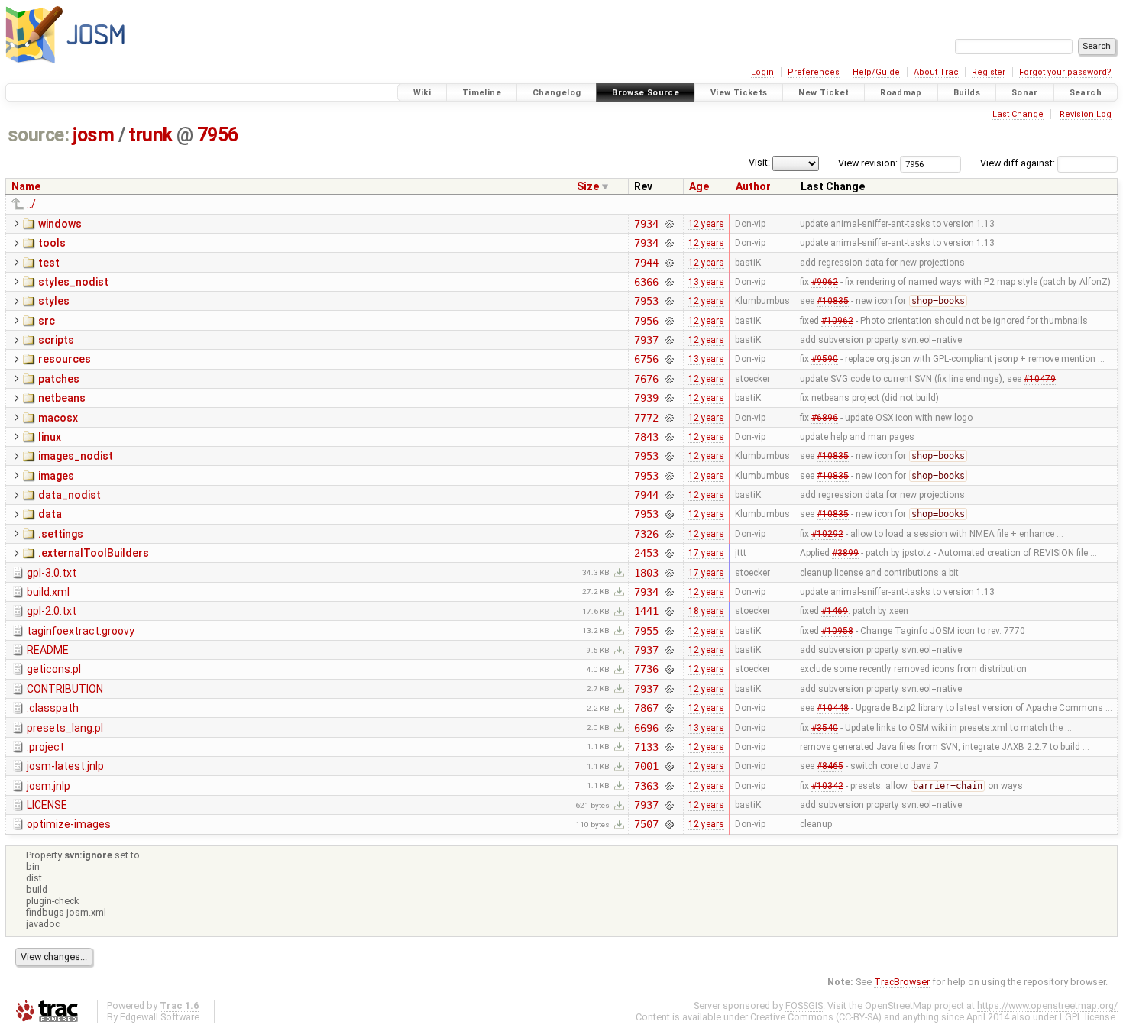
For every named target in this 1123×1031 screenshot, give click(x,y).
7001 (646, 766)
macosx (58, 418)
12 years (706, 223)
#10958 (837, 630)
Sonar (1024, 93)
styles (54, 301)
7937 (646, 340)
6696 (646, 728)
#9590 (824, 359)
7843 (646, 437)
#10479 (1040, 378)
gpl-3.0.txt (51, 573)
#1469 (834, 611)
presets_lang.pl (65, 728)
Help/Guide (876, 72)
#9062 (824, 281)
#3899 (845, 553)
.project (45, 747)
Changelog (556, 93)
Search (1086, 93)
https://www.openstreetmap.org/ (1047, 1005)
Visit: (759, 162)
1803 (646, 573)
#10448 (833, 708)
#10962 (837, 320)
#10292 (827, 533)
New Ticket (823, 93)
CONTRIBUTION (65, 689)
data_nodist (69, 495)
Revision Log (1086, 114)
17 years (706, 553)
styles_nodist (73, 282)
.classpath (53, 708)
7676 (646, 379)
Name (25, 186)
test (49, 263)
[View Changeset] (670, 224)
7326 (646, 534)
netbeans (62, 398)
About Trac (936, 72)
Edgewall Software (159, 1017)
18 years (706, 611)
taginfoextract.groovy (80, 631)
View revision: (868, 163)
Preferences (814, 72)
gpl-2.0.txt (51, 611)
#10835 (833, 301)
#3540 (824, 727)
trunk (150, 135)
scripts (56, 340)
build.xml (48, 592)
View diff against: (1018, 163)
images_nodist (75, 456)
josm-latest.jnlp (65, 766)
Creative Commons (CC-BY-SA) (816, 1017)
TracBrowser (902, 981)
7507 (646, 824)
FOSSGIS (804, 1005)
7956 (217, 135)
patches (58, 379)
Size (588, 186)
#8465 (830, 766)
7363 (646, 786)
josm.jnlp (48, 786)
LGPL (1071, 1017)
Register (988, 72)
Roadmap (901, 93)
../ (31, 204)
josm (93, 135)
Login (762, 72)
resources (64, 359)
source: (39, 135)
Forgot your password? (1065, 72)
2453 (646, 553)
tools (52, 243)
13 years (706, 281)
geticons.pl (54, 669)
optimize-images (69, 824)
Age (699, 186)
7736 (646, 669)
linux (49, 437)
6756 (646, 359)
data (50, 514)
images (56, 476)
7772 (646, 418)
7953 (646, 301)
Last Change (1018, 114)
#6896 (824, 417)
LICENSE (47, 805)
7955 (646, 631)
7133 (646, 747)
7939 (646, 398)
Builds (966, 93)
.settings (60, 534)
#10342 (827, 786)
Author (753, 186)
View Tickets (739, 93)
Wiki (422, 93)
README (48, 650)
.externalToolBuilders (93, 553)
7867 (646, 708)
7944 (646, 263)
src (46, 321)
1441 (646, 611)
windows (60, 224)
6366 (646, 282)
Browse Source (645, 93)
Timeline (481, 93)
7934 (646, 224)
